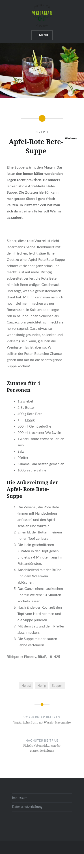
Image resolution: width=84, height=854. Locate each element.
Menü (43, 35)
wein (57, 432)
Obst (11, 259)
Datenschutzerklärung (27, 807)
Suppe (29, 639)
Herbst (26, 685)
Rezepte (42, 132)
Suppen (57, 685)
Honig (29, 420)
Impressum (19, 798)
